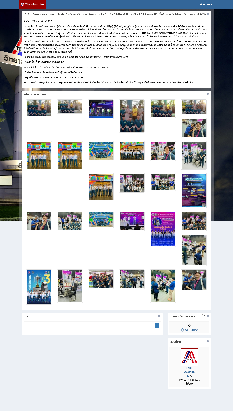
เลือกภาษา (205, 4)
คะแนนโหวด (191, 330)
